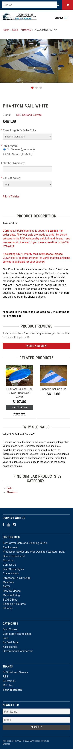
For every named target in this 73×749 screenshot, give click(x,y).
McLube (7, 685)
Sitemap (8, 608)
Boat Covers (10, 629)
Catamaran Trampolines (17, 633)
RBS (5, 676)
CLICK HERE (10, 258)
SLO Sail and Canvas (15, 672)
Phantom (26, 30)
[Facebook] (3, 524)
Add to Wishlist (11, 196)
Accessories (10, 647)
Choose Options (19, 407)
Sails (15, 30)
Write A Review (36, 345)
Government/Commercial (18, 651)
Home (6, 30)
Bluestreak (9, 681)
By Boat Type (11, 642)
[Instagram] (14, 524)
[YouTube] (8, 524)
